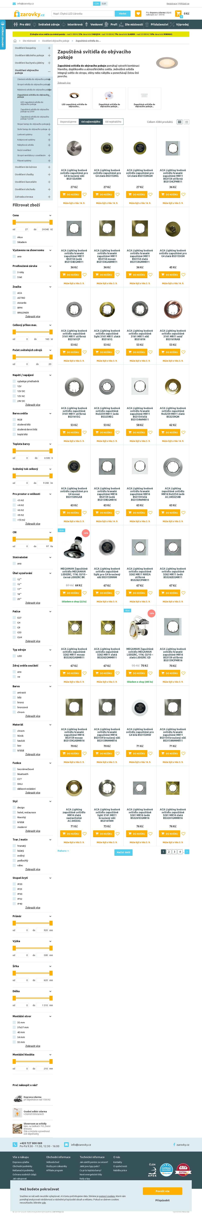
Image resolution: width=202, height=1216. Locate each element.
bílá (19, 697)
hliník (20, 735)
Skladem (22, 242)
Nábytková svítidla (25, 145)
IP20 (19, 884)
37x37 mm (23, 1027)
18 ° (19, 594)
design (20, 807)
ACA (19, 293)
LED (19, 656)
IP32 (19, 898)
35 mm (21, 1022)
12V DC (21, 391)
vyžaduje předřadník (28, 381)
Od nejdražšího (113, 121)
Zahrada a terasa (24, 196)
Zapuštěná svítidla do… (88, 41)
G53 (19, 632)
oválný (20, 855)
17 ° (19, 589)
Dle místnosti (29, 41)
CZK (97, 3)
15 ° (19, 584)
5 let (19, 277)
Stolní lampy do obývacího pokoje (32, 129)
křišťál (20, 750)
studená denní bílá (27, 429)
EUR (104, 3)
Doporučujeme (68, 121)
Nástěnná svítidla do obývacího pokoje (34, 90)
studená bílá (23, 424)
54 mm (21, 1037)
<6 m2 (20, 510)
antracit (21, 692)
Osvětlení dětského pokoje (29, 55)
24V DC (21, 401)
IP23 (19, 889)
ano (19, 256)
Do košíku (73, 194)
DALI (20, 784)
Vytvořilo (181, 1211)
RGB (19, 419)
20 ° (19, 599)
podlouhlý (22, 860)
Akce (20, 237)
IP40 (19, 903)
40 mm (21, 1032)
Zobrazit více (64, 83)
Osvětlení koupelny (25, 48)
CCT (19, 779)
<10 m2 (21, 519)
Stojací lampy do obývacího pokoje (32, 124)
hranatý (21, 845)
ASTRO (21, 298)
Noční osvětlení (24, 150)
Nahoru (62, 850)
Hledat (122, 13)
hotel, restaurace (26, 812)
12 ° (19, 579)
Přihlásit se (184, 3)
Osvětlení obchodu (25, 189)
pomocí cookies (107, 1196)
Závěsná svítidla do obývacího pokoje (33, 79)
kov (19, 745)
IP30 (19, 894)
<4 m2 (20, 505)
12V (19, 386)
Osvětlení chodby (24, 174)
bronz (20, 702)
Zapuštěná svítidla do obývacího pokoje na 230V (35, 110)
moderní (22, 827)
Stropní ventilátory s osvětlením (31, 155)
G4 (18, 622)
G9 (18, 627)
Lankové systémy (24, 134)
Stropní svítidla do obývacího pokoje (33, 84)
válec (20, 865)
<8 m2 (20, 515)
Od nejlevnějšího (90, 121)
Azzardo (21, 302)
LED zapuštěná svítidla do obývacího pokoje (32, 103)
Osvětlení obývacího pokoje (55, 41)
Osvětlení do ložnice (26, 167)
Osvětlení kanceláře (26, 181)
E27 (19, 617)
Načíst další (123, 852)
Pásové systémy (24, 161)
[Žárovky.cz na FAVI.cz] (183, 1170)
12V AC (21, 396)
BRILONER (23, 312)
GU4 (19, 637)
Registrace (172, 3)
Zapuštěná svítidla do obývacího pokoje (33, 96)
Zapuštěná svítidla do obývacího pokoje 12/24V (35, 118)
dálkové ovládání (26, 788)
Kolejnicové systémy (26, 140)
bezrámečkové (25, 769)
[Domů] (15, 40)
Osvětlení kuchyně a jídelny (29, 62)
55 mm (21, 1042)
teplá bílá (22, 434)
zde (44, 1202)
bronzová (22, 707)
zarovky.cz (183, 1144)
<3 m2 (20, 500)
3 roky (20, 272)
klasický (21, 817)
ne (18, 676)
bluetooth (22, 774)
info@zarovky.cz (25, 3)
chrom (20, 712)
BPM (19, 307)
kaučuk (21, 740)
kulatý (20, 850)
